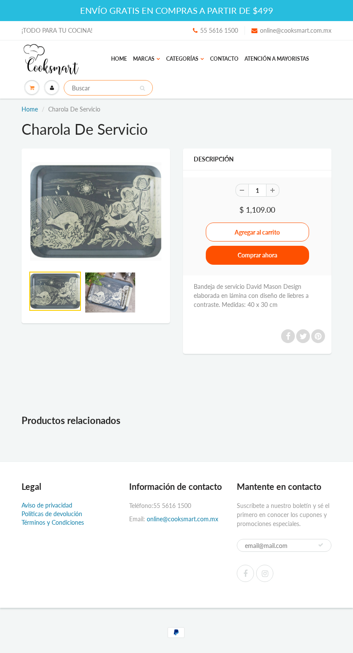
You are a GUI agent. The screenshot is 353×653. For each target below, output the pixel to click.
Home (119, 59)
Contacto (224, 59)
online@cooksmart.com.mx (295, 30)
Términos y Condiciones (53, 522)
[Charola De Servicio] (95, 211)
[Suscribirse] (321, 545)
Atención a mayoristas (277, 59)
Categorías (182, 59)
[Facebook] (245, 573)
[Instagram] (264, 573)
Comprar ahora (257, 255)
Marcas (144, 59)
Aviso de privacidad (47, 505)
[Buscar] (142, 88)
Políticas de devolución (52, 513)
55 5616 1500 (219, 30)
